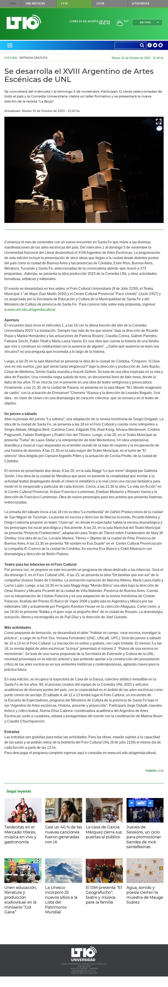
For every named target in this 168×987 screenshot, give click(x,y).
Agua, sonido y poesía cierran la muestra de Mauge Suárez (144, 895)
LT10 (64, 3)
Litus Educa (140, 3)
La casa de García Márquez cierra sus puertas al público (104, 832)
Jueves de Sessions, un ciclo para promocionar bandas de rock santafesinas (143, 837)
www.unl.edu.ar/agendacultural (31, 309)
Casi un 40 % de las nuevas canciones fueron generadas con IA (63, 834)
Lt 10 (23, 22)
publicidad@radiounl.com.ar (84, 971)
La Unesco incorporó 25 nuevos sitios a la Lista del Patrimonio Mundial (61, 900)
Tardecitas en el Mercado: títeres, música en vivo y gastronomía (20, 834)
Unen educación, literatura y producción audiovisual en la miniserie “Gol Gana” (20, 900)
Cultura (10, 57)
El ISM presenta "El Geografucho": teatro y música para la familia (104, 895)
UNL (13, 3)
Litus (100, 3)
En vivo (145, 22)
